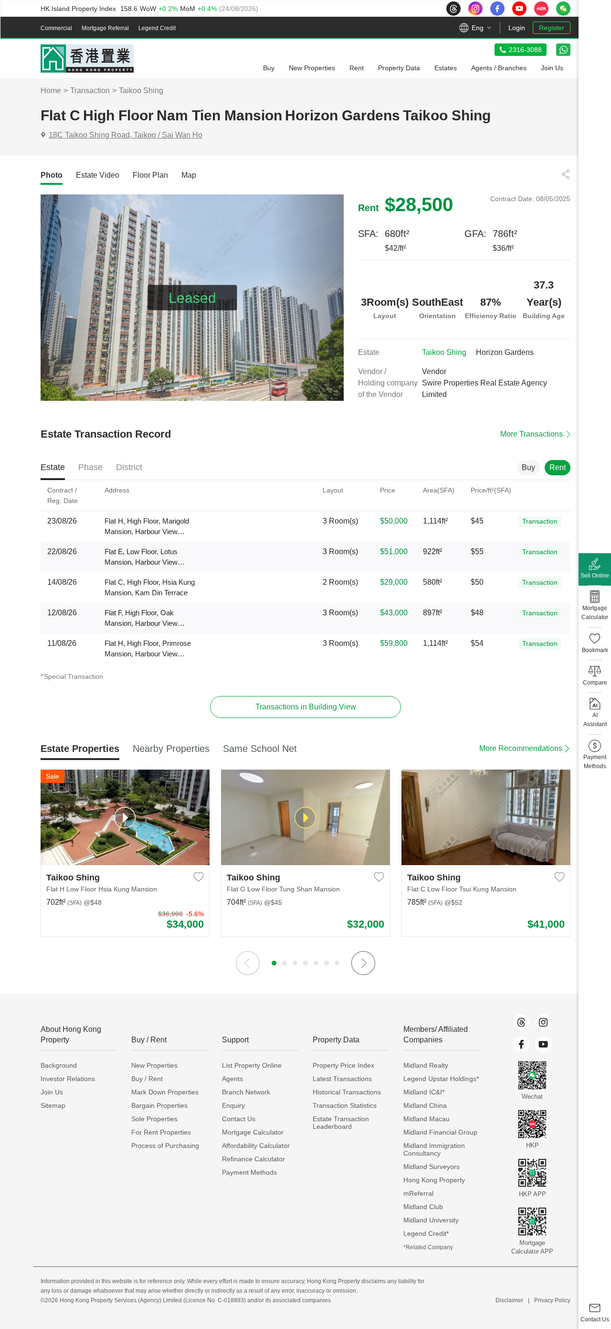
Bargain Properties (159, 1105)
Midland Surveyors (431, 1166)
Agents (232, 1078)
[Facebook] (521, 1044)
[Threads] (521, 1022)
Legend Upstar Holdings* (441, 1078)
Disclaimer (509, 1300)
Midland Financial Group (440, 1132)
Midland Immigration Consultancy (434, 1149)
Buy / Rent (147, 1078)
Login (516, 28)
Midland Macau (426, 1119)
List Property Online (252, 1065)
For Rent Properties (161, 1132)
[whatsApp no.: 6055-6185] (563, 49)
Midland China (425, 1105)
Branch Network (246, 1092)
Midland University (431, 1220)
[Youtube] (543, 1044)
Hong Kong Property (434, 1180)
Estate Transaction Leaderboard (341, 1122)
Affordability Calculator (256, 1145)
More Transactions (531, 434)
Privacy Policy (552, 1300)
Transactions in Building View (305, 707)
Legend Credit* (426, 1233)
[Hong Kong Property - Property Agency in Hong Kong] (87, 58)
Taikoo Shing (141, 90)
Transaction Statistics (345, 1105)
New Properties (154, 1065)
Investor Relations (68, 1078)
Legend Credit (157, 28)
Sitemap (53, 1105)
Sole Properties (154, 1119)
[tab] (52, 175)
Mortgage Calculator (253, 1132)
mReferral (418, 1193)
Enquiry (233, 1105)
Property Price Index (343, 1065)
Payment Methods (249, 1172)
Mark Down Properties (165, 1092)
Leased (192, 298)
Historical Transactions (347, 1092)
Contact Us (238, 1119)
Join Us (52, 1092)
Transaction (90, 90)
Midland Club (423, 1207)
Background (59, 1065)
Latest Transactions (342, 1078)
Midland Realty (425, 1065)
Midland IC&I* (423, 1092)
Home (51, 90)
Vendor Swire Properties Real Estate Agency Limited (484, 382)
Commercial (56, 28)
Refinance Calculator (253, 1159)
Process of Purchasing (165, 1145)
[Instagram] (543, 1022)
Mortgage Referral (105, 28)
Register (551, 28)
